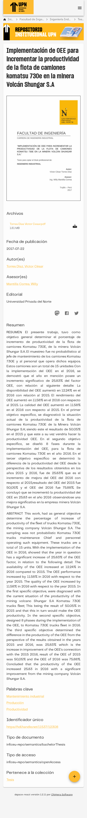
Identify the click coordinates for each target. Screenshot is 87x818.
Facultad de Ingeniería (32, 19)
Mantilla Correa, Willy (22, 284)
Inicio (11, 19)
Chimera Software (62, 795)
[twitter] (76, 313)
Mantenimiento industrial (25, 696)
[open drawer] (80, 8)
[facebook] (67, 313)
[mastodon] (57, 313)
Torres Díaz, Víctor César (24, 266)
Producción (15, 702)
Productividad (17, 709)
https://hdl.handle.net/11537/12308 (32, 727)
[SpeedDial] (74, 776)
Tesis (81, 19)
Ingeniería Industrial (61, 19)
